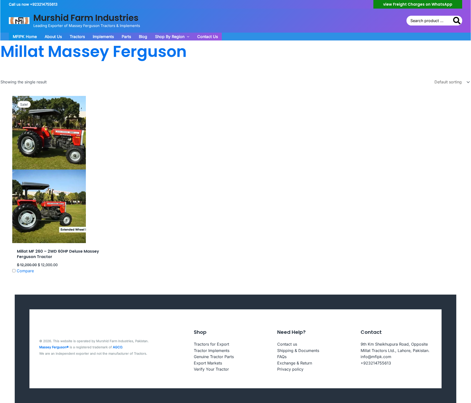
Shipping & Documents (298, 350)
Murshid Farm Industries (86, 18)
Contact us (287, 344)
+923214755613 (376, 363)
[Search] (457, 21)
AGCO (117, 347)
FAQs (282, 356)
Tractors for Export (211, 344)
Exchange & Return (294, 363)
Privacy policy (290, 369)
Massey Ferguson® (54, 347)
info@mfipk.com (376, 356)
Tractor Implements (211, 350)
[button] (417, 4)
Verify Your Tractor (211, 369)
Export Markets (208, 363)
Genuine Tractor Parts (214, 356)
